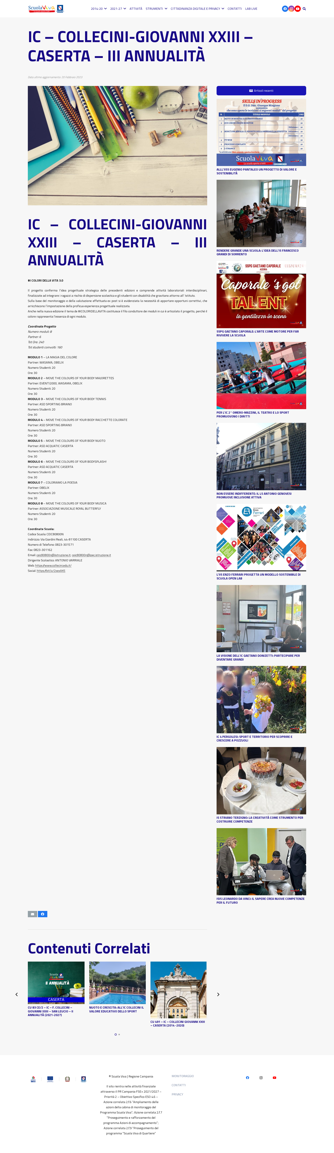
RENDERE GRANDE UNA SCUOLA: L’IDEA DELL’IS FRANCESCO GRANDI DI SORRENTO (258, 252)
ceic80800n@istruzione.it (53, 555)
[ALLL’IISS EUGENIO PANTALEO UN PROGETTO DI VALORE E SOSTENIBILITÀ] (261, 101)
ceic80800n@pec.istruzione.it (91, 555)
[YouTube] (298, 9)
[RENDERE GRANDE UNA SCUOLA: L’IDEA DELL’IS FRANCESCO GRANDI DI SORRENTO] (261, 182)
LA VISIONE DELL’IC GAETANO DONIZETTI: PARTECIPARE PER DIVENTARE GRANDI (258, 657)
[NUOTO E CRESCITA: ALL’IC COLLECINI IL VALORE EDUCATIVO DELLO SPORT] (117, 964)
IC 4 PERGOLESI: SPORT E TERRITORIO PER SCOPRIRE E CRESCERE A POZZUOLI (254, 738)
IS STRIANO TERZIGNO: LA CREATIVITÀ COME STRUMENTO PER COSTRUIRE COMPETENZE (260, 819)
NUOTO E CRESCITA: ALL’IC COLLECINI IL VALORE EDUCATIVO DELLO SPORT (116, 1009)
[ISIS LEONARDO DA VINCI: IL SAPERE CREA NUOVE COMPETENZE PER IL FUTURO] (261, 830)
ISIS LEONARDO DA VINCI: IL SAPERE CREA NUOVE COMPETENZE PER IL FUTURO (261, 900)
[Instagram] (291, 9)
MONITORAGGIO (183, 1076)
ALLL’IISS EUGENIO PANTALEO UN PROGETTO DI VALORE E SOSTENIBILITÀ (257, 171)
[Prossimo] (218, 994)
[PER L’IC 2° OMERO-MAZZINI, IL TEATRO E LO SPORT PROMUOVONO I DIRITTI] (261, 344)
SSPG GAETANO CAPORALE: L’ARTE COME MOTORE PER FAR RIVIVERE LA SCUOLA (258, 333)
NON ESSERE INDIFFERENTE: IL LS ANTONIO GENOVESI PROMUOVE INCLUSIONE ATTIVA (254, 495)
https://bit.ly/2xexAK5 (51, 570)
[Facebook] (285, 9)
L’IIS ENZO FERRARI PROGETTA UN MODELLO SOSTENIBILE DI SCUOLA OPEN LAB (259, 576)
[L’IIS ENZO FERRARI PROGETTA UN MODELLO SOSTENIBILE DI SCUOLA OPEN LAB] (261, 506)
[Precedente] (16, 994)
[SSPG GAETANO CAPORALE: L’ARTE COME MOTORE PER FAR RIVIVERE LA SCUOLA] (261, 263)
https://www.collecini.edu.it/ (53, 565)
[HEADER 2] (47, 9)
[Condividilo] (42, 914)
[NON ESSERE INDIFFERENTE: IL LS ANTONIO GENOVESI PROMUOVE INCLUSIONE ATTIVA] (261, 425)
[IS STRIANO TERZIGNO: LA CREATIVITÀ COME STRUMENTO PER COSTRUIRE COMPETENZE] (261, 749)
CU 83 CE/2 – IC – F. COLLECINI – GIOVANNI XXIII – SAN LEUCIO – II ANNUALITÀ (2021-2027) (50, 1011)
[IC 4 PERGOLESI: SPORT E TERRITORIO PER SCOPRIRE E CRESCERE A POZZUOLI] (261, 668)
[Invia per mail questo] (32, 914)
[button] (304, 8)
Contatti (179, 1085)
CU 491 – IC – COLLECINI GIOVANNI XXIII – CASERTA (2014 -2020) (177, 1023)
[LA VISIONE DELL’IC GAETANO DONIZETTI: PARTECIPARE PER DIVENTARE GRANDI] (261, 587)
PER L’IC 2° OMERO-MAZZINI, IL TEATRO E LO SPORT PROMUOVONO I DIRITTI (253, 414)
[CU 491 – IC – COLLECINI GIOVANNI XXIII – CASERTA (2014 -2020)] (178, 964)
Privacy (177, 1094)
